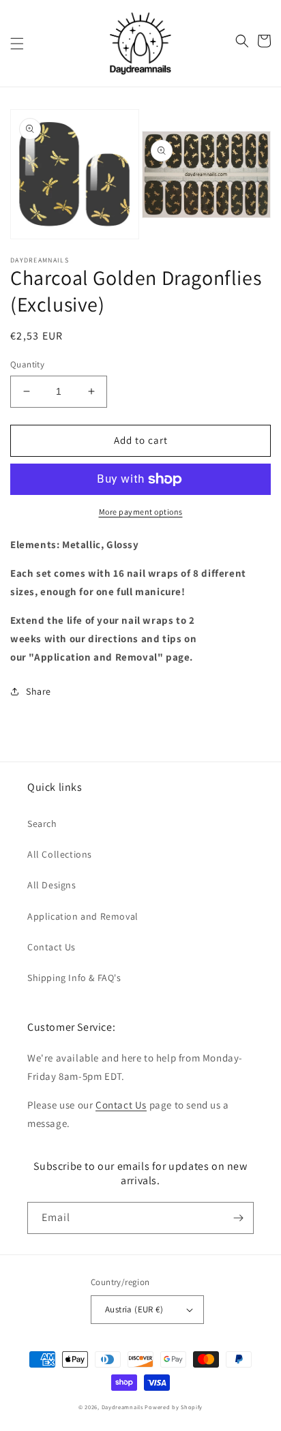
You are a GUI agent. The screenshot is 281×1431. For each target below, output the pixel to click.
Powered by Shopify (174, 1407)
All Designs (51, 885)
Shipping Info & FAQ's (74, 977)
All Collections (59, 854)
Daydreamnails (122, 1407)
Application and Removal (82, 916)
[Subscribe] (238, 1218)
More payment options (141, 512)
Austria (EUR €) (134, 1309)
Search (42, 823)
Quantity (27, 364)
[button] (17, 44)
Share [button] (38, 691)
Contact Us (51, 947)
